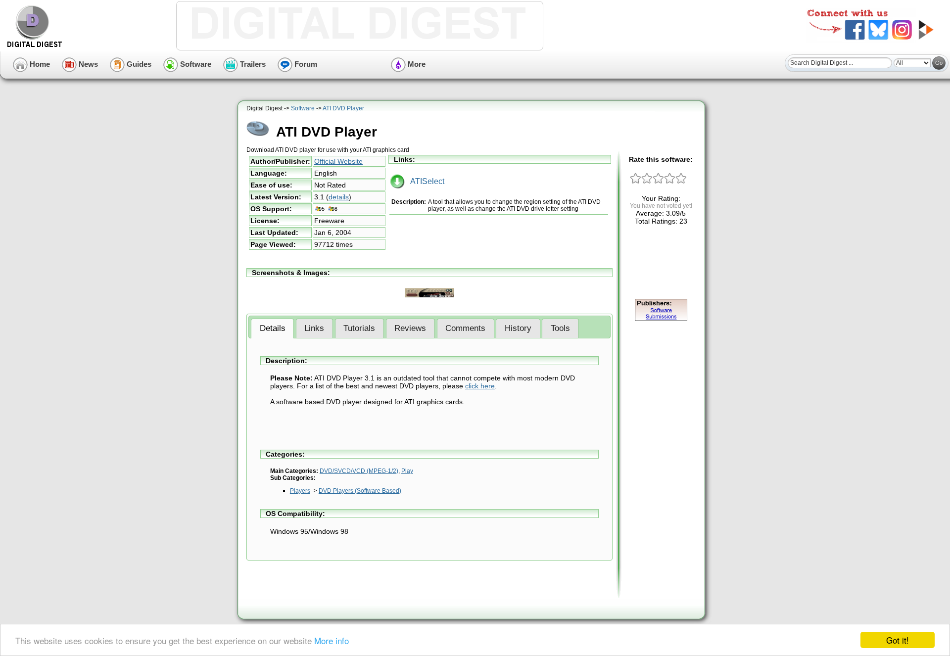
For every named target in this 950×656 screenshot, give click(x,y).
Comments (465, 328)
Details (272, 328)
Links (314, 328)
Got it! (897, 640)
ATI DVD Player (343, 108)
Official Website (338, 161)
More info (331, 640)
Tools (560, 328)
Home (39, 64)
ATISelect (424, 181)
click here (480, 386)
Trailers (252, 64)
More (416, 64)
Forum (304, 64)
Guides (138, 64)
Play (407, 471)
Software (194, 64)
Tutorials (359, 328)
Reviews (410, 328)
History (518, 328)
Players (300, 490)
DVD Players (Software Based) (360, 490)
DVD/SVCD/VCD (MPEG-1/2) (359, 471)
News (87, 64)
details (339, 197)
